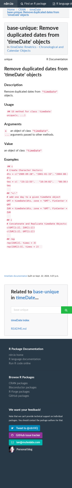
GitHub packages (19, 396)
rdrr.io (8, 3)
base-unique (46, 292)
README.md (18, 329)
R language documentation (25, 359)
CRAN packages (18, 383)
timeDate (25, 298)
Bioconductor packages (22, 387)
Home (11, 9)
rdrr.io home (16, 355)
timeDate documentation (15, 276)
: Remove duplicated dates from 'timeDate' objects (33, 13)
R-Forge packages (19, 391)
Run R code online (20, 363)
